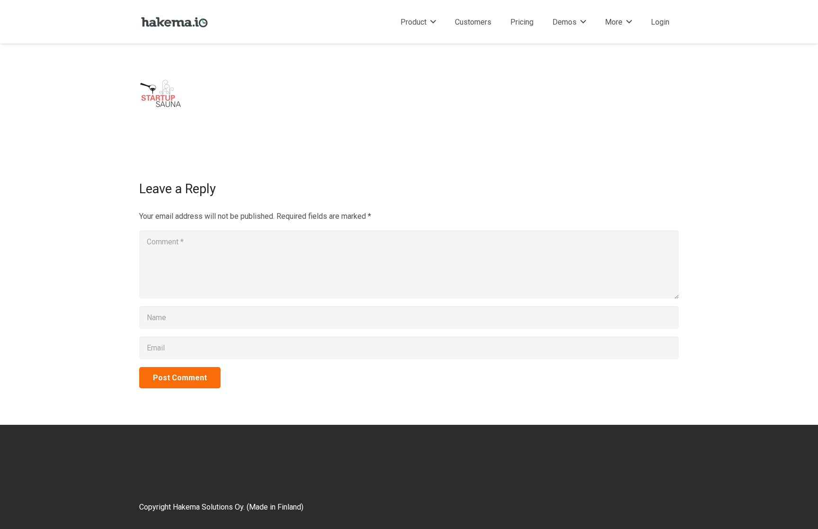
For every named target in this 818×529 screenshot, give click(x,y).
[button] (433, 21)
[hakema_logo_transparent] (174, 22)
